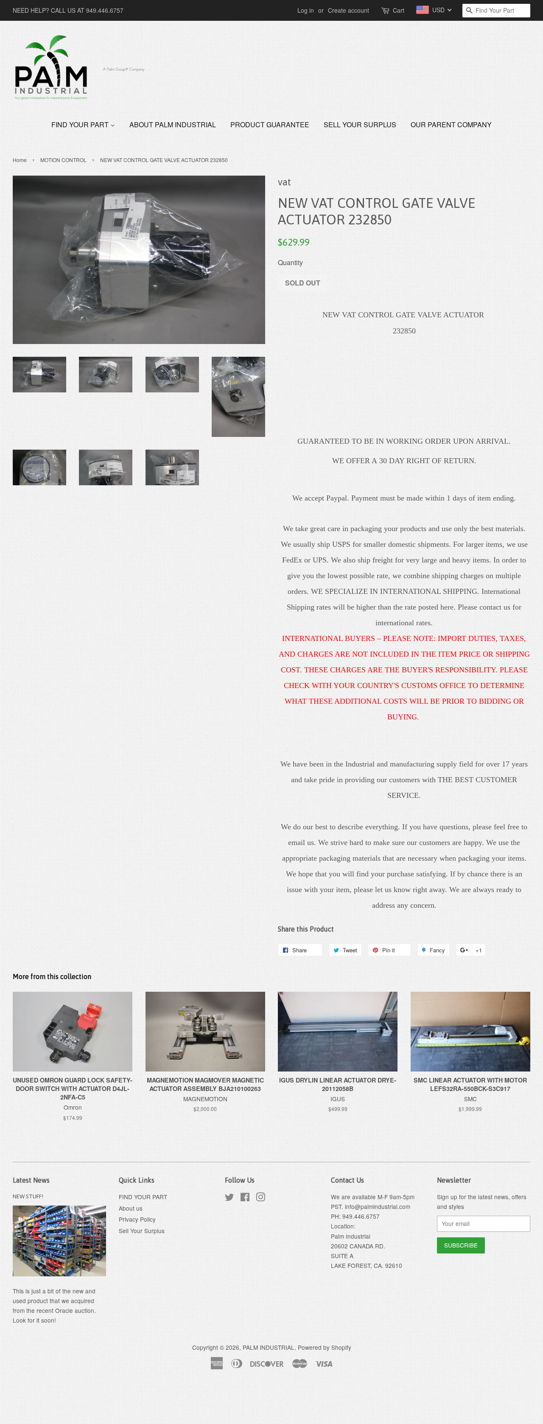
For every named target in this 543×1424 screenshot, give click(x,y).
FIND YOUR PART (80, 124)
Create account (348, 10)
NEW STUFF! (28, 1196)
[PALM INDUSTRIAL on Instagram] (260, 1198)
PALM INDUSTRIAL (268, 1347)
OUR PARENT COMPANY (451, 124)
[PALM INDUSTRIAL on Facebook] (245, 1198)
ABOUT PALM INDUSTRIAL (172, 124)
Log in (305, 10)
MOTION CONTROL (63, 159)
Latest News (31, 1180)
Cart (398, 10)
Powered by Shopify (324, 1347)
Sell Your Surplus (360, 124)
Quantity (290, 262)
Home (20, 159)
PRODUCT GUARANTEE (269, 124)
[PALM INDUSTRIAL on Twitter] (229, 1198)
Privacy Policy (137, 1219)
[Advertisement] (154, 1402)
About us (131, 1208)
